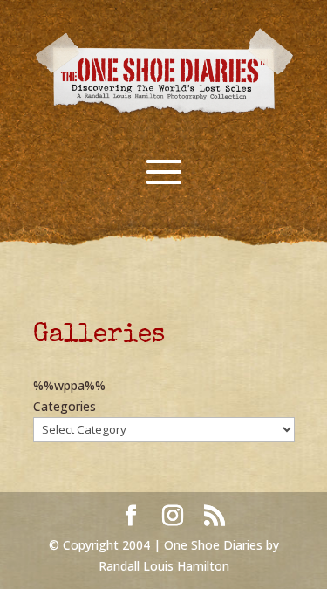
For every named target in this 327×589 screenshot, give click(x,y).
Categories (64, 406)
